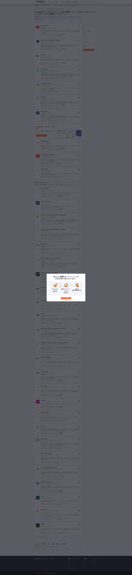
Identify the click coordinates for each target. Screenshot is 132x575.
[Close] (84, 275)
